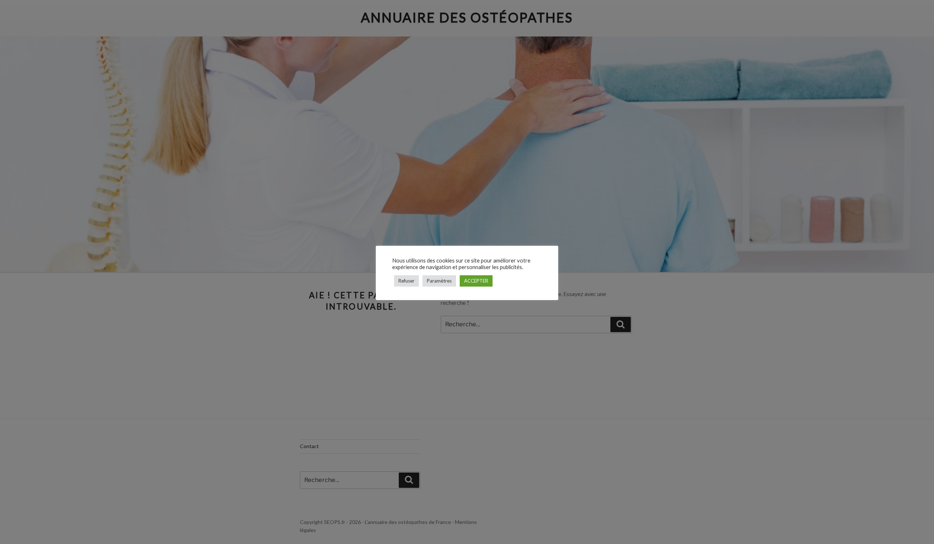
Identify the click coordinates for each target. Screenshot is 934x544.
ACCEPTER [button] (476, 281)
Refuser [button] (406, 281)
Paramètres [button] (439, 281)
